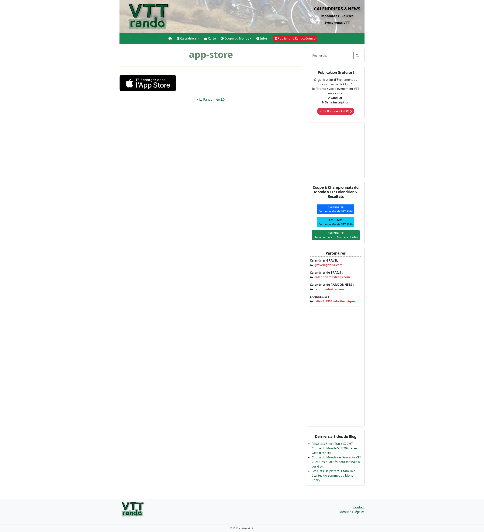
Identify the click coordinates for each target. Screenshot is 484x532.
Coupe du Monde (236, 38)
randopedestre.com (329, 289)
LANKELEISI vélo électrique (334, 301)
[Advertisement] (333, 149)
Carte (211, 38)
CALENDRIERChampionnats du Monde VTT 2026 (335, 235)
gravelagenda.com (328, 265)
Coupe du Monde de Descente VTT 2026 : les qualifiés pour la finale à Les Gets (336, 461)
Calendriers (188, 38)
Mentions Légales (352, 512)
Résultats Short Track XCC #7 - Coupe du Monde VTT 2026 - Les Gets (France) (334, 448)
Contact (359, 507)
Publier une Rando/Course (296, 38)
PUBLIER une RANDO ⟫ (336, 111)
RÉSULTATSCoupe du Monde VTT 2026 (336, 222)
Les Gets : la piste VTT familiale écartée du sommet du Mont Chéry (333, 475)
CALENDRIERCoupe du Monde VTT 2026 (336, 209)
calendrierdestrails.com (332, 277)
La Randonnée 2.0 (212, 99)
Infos (263, 38)
